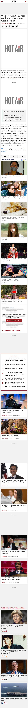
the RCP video (13, 79)
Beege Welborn (5, 438)
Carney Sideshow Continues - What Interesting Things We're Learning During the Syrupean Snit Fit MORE (15, 374)
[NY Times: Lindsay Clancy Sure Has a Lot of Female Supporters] (14, 496)
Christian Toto (5, 415)
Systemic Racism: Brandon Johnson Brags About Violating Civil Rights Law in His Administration (13, 652)
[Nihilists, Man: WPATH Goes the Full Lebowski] (14, 542)
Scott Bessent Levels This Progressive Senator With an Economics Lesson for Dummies (12, 627)
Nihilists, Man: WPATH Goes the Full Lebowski (14, 552)
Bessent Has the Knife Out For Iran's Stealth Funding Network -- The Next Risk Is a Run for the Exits (15, 360)
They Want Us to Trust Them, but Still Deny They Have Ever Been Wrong (14, 481)
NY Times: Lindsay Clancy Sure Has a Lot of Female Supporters (14, 506)
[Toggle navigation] (2, 1)
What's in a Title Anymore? (10, 435)
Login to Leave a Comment (14, 320)
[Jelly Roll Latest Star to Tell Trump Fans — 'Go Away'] (14, 401)
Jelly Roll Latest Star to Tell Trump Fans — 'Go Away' (13, 411)
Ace (2, 148)
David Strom (4, 485)
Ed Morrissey (5, 23)
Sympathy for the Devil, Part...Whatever (14, 368)
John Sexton (4, 510)
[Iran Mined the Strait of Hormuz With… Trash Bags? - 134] (14, 690)
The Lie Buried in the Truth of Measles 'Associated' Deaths (11, 578)
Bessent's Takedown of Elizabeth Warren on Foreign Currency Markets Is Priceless (14, 676)
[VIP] (25, 1)
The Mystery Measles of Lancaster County (15, 386)
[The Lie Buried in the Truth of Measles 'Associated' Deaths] (14, 568)
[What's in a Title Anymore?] (14, 426)
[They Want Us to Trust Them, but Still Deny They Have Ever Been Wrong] (14, 471)
